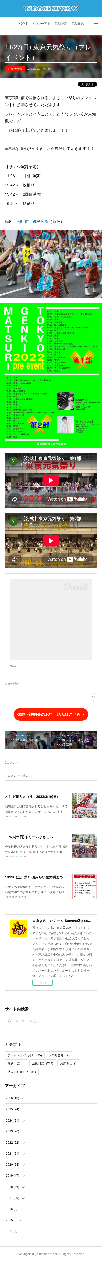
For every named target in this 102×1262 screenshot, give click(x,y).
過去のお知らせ (22, 1071)
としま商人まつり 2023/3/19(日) (31, 796)
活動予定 (61, 23)
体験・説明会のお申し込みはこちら (49, 714)
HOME (22, 23)
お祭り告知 (14, 68)
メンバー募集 (41, 23)
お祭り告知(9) (12, 683)
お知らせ (69, 1063)
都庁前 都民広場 (33, 221)
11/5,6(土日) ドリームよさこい (29, 836)
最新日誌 (16, 1063)
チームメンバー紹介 (25, 1055)
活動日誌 (78, 23)
